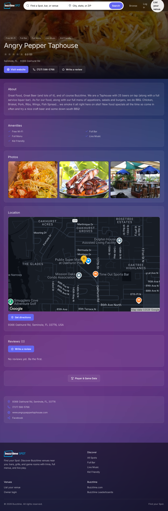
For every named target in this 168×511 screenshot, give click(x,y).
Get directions (23, 317)
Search (116, 5)
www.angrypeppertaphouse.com (30, 412)
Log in (145, 5)
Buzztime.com (95, 487)
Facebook (17, 417)
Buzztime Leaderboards (100, 492)
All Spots (92, 457)
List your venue (12, 487)
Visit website (18, 69)
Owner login (10, 492)
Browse (133, 5)
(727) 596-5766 (45, 69)
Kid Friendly (93, 472)
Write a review (74, 69)
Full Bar (91, 462)
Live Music (93, 467)
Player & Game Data (86, 378)
